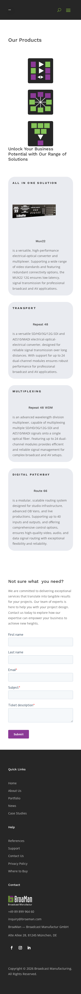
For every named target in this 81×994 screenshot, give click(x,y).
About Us (14, 791)
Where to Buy (18, 871)
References (16, 841)
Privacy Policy (17, 864)
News (12, 806)
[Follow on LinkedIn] (28, 947)
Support (14, 848)
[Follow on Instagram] (20, 947)
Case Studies (17, 813)
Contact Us (16, 856)
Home (12, 783)
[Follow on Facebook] (11, 947)
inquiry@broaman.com (24, 919)
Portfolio (14, 798)
